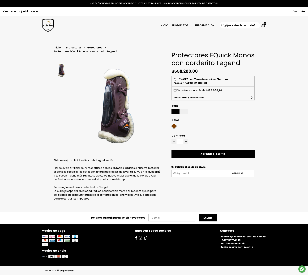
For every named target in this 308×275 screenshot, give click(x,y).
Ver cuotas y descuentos (189, 97)
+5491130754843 (230, 240)
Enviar (207, 218)
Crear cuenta (11, 11)
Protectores (74, 47)
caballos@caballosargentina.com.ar (243, 236)
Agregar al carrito (213, 154)
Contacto (298, 11)
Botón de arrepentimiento (236, 247)
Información (205, 25)
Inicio (164, 25)
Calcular (237, 173)
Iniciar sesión (30, 11)
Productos (180, 25)
